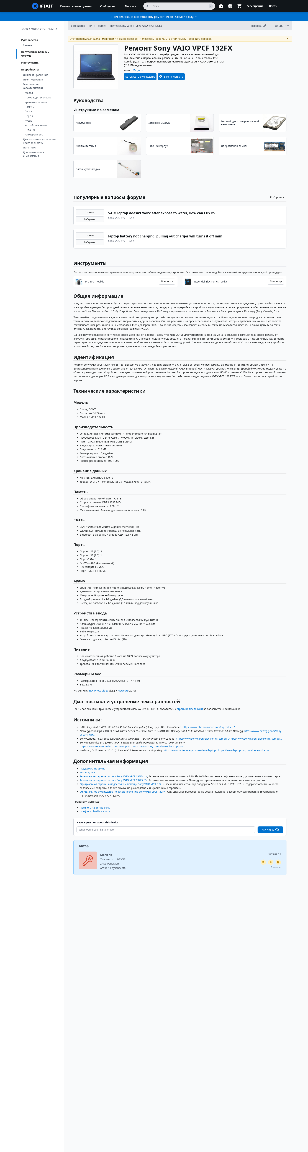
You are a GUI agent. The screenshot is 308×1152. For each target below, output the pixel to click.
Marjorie (138, 70)
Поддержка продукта (93, 768)
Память (29, 106)
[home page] (42, 6)
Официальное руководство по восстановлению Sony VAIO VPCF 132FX (122, 791)
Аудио (28, 120)
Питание (30, 130)
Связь (28, 111)
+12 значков (274, 867)
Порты (29, 116)
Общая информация (35, 75)
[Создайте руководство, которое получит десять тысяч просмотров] (271, 862)
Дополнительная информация (33, 154)
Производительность (38, 97)
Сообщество (108, 6)
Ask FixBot (268, 829)
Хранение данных (36, 102)
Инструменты (30, 62)
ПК (90, 25)
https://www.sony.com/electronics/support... (106, 746)
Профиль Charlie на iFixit (95, 811)
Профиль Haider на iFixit (95, 807)
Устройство (78, 25)
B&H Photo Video (98, 690)
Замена (27, 45)
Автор (84, 846)
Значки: (274, 854)
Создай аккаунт (186, 17)
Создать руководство (142, 76)
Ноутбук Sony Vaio (121, 25)
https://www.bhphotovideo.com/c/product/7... (210, 727)
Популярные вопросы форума (35, 53)
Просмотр (167, 281)
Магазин (130, 6)
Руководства (29, 40)
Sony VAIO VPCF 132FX (40, 29)
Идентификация (33, 79)
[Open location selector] (230, 6)
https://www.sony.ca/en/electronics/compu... (202, 738)
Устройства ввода (36, 125)
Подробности (30, 69)
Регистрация (255, 6)
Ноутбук (101, 25)
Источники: (30, 147)
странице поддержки (190, 709)
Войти (273, 6)
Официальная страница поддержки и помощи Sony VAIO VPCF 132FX (122, 784)
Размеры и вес (34, 134)
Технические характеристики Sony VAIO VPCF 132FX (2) (113, 780)
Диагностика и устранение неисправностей (39, 141)
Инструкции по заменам (96, 109)
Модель (29, 93)
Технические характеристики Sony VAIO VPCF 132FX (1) (113, 776)
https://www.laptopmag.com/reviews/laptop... (190, 750)
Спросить (278, 197)
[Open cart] (239, 6)
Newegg (123, 690)
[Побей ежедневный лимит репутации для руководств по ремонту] (278, 862)
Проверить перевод (199, 38)
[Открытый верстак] (220, 6)
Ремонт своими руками (76, 6)
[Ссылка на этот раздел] (71, 297)
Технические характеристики (33, 86)
